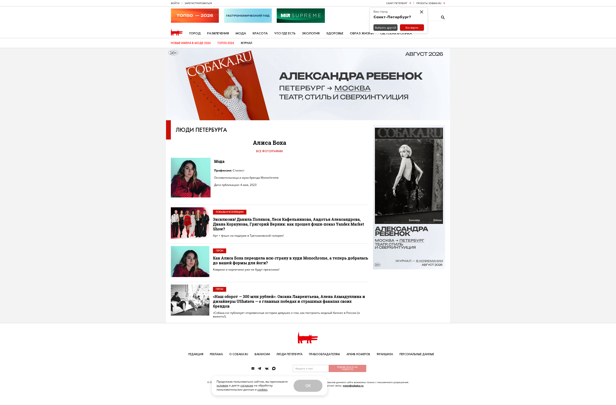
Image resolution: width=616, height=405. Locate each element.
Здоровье (334, 33)
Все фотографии (269, 151)
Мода (240, 33)
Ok (308, 385)
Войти (175, 3)
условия (222, 385)
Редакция (195, 354)
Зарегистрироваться (198, 3)
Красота (260, 33)
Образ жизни (362, 33)
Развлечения (218, 33)
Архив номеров (358, 354)
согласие (246, 385)
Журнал (246, 43)
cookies (262, 389)
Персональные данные (416, 354)
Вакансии (262, 354)
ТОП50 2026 (225, 43)
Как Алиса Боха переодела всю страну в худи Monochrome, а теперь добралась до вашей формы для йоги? (290, 260)
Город (195, 33)
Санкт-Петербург (396, 3)
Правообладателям (324, 354)
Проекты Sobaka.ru (428, 3)
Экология (311, 33)
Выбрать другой (385, 27)
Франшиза (385, 354)
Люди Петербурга (201, 130)
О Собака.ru (238, 354)
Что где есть (284, 33)
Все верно (411, 27)
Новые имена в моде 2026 (191, 43)
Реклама (216, 354)
